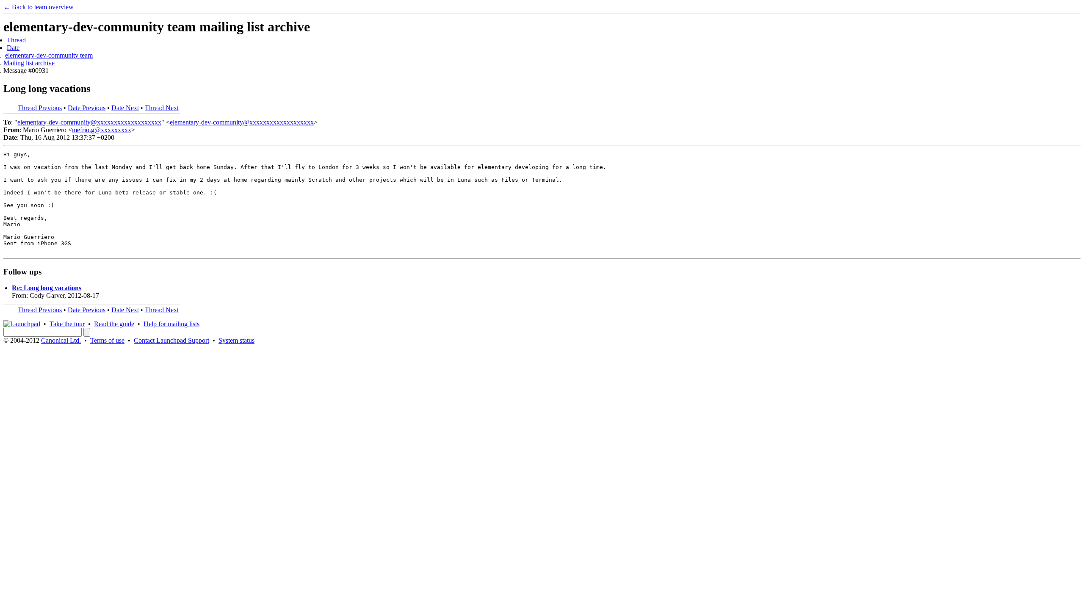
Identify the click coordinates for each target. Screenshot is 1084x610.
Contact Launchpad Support (171, 340)
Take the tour (67, 323)
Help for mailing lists (171, 323)
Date (13, 47)
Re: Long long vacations (46, 287)
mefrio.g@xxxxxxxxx (101, 129)
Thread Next (162, 107)
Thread (16, 40)
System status (236, 340)
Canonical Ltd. (61, 340)
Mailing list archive (29, 63)
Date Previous (86, 107)
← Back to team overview (38, 7)
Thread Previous (40, 107)
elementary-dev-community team (49, 55)
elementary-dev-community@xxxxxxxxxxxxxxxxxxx (89, 122)
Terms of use (107, 340)
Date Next (125, 107)
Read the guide (114, 323)
